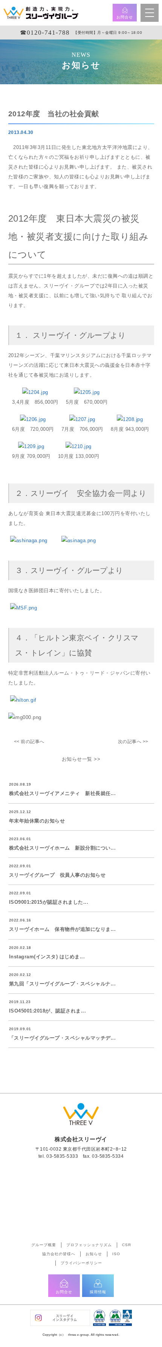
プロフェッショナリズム (89, 1245)
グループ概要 (43, 1245)
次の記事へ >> (133, 741)
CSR (126, 1245)
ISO (116, 1254)
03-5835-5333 (62, 1156)
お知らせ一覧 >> (81, 759)
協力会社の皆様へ (58, 1254)
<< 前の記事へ (29, 741)
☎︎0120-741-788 (45, 32)
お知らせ (94, 1254)
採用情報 (98, 1292)
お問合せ (124, 17)
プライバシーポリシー (81, 1263)
